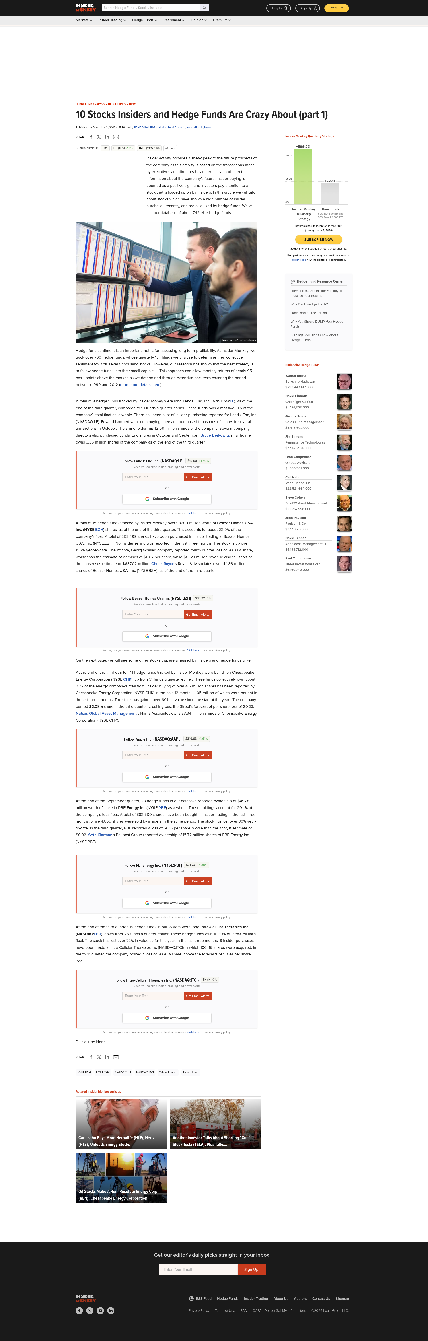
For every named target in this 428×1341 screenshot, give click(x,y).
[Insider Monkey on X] (91, 1310)
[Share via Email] (115, 137)
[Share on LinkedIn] (107, 137)
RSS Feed (204, 1298)
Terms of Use (225, 1310)
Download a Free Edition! (309, 312)
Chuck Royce (162, 564)
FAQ (244, 1310)
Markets (83, 20)
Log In (277, 8)
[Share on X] (100, 137)
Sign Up (306, 8)
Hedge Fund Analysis (90, 104)
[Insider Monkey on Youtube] (102, 1310)
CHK (127, 679)
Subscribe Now (318, 239)
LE (232, 401)
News (132, 104)
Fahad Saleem (145, 127)
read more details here (140, 385)
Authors (300, 1298)
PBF (162, 808)
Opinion (197, 20)
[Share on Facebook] (92, 137)
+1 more (170, 148)
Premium (337, 7)
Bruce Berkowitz (215, 435)
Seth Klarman (100, 835)
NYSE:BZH (84, 1072)
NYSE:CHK (103, 1072)
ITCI (97, 934)
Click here (193, 513)
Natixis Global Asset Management (106, 713)
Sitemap (342, 1298)
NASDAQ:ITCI (145, 1072)
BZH (99, 529)
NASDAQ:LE (123, 1072)
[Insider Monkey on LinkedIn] (112, 1310)
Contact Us (321, 1298)
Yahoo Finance (168, 1072)
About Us (281, 1298)
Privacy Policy (199, 1310)
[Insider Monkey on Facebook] (81, 1310)
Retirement (172, 20)
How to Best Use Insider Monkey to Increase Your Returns (316, 293)
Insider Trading (111, 20)
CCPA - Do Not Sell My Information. (279, 1310)
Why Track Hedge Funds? (309, 304)
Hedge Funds (143, 20)
